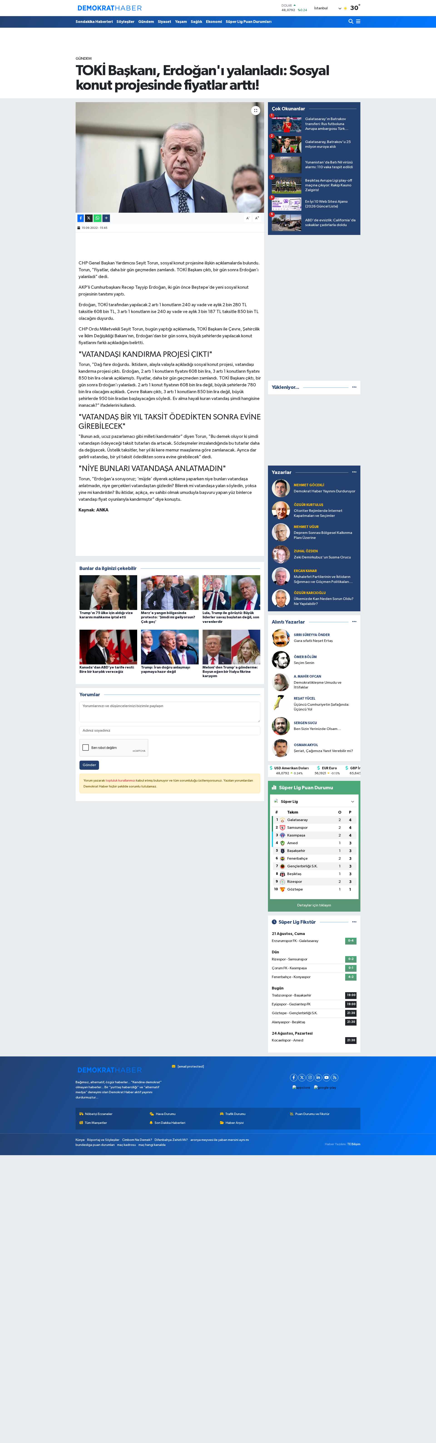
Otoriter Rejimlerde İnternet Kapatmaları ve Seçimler (318, 513)
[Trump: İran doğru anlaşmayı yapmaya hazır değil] (170, 647)
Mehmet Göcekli (309, 485)
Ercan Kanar (305, 571)
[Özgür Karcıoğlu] (281, 598)
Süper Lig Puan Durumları (249, 22)
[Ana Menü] (357, 22)
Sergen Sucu (305, 723)
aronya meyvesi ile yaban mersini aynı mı (220, 1140)
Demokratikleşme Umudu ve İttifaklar (318, 685)
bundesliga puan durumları (95, 1145)
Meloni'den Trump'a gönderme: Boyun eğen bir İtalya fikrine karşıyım (230, 672)
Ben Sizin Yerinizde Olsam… (317, 729)
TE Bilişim (353, 1144)
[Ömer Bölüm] (281, 660)
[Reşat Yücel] (281, 704)
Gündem (146, 22)
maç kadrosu (126, 1145)
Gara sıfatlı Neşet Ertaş (313, 641)
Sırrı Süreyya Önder (312, 635)
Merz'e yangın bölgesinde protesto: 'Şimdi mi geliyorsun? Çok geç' (168, 617)
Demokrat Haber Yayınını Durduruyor (324, 491)
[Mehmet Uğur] (281, 532)
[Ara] (351, 22)
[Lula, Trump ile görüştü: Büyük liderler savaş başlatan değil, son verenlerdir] (231, 592)
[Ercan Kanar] (281, 576)
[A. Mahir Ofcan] (281, 682)
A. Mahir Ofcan (307, 676)
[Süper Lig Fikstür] (354, 922)
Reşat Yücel (304, 698)
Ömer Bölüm (305, 657)
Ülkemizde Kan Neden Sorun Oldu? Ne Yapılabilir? (324, 601)
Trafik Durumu (235, 1114)
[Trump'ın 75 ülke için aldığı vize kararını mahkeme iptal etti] (108, 592)
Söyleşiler (125, 22)
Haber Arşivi (235, 1123)
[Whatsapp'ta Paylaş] (98, 218)
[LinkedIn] (318, 1077)
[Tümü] (354, 387)
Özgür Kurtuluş (308, 505)
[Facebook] (293, 1077)
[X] (302, 1077)
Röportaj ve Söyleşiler (103, 1140)
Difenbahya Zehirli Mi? (171, 1140)
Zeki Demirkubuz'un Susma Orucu (322, 557)
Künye (80, 1140)
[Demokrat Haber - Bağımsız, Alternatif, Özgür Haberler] (110, 8)
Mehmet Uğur (306, 527)
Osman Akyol (306, 745)
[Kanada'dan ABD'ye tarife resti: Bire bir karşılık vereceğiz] (108, 647)
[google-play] (325, 1087)
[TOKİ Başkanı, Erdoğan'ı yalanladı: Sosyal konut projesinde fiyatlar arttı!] (170, 157)
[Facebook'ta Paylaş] (80, 218)
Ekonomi (214, 22)
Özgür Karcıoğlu (310, 593)
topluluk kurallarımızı (121, 780)
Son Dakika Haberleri (170, 1123)
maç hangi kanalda (152, 1145)
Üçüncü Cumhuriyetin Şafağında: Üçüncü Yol (321, 707)
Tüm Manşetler (96, 1123)
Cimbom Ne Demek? (137, 1140)
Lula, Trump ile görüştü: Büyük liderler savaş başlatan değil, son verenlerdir (231, 617)
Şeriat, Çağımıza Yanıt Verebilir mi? (323, 751)
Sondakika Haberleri (94, 22)
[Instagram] (310, 1077)
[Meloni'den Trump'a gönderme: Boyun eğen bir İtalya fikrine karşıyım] (231, 647)
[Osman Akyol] (281, 748)
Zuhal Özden (306, 551)
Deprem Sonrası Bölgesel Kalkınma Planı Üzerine (323, 535)
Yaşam (181, 22)
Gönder (89, 765)
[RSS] (334, 1077)
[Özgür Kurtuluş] (281, 510)
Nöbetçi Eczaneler (98, 1114)
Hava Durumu (166, 1114)
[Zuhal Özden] (281, 554)
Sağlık (196, 22)
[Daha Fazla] (106, 218)
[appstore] (301, 1087)
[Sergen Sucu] (281, 726)
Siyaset (164, 22)
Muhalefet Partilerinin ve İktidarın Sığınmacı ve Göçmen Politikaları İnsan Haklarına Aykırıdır (322, 579)
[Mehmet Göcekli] (281, 488)
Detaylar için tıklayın (314, 905)
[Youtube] (326, 1077)
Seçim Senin (304, 663)
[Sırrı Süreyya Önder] (281, 638)
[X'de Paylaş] (89, 218)
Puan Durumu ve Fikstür (312, 1114)
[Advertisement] (314, 307)
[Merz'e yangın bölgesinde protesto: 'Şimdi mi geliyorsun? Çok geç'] (170, 592)
